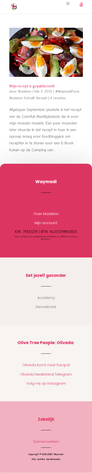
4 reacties (58, 98)
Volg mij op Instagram (46, 383)
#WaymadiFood (67, 91)
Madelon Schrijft (22, 98)
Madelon (24, 91)
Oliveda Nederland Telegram (46, 374)
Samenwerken (46, 441)
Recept (41, 98)
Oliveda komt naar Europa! (46, 364)
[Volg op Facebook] (51, 202)
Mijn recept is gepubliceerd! (32, 86)
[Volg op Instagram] (41, 202)
